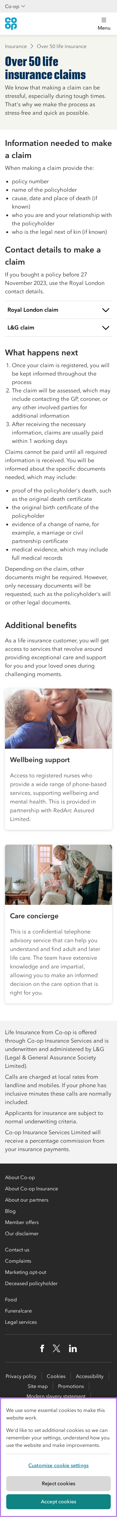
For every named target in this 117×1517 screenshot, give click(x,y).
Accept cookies (58, 1501)
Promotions (71, 1386)
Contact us (17, 1249)
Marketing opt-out (25, 1272)
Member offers (22, 1222)
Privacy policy (21, 1376)
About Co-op (20, 1177)
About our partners (26, 1200)
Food (11, 1299)
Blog (10, 1211)
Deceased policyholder (31, 1283)
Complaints (18, 1261)
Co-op (12, 6)
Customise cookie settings (58, 1465)
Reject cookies (58, 1483)
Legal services (21, 1322)
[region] (58, 1457)
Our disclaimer (22, 1233)
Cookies (56, 1376)
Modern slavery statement (56, 1396)
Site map (38, 1386)
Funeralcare (18, 1311)
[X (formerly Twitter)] (56, 1348)
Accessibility (90, 1376)
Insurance (16, 46)
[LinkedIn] (73, 1348)
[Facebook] (42, 1348)
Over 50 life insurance (61, 46)
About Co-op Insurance (31, 1188)
